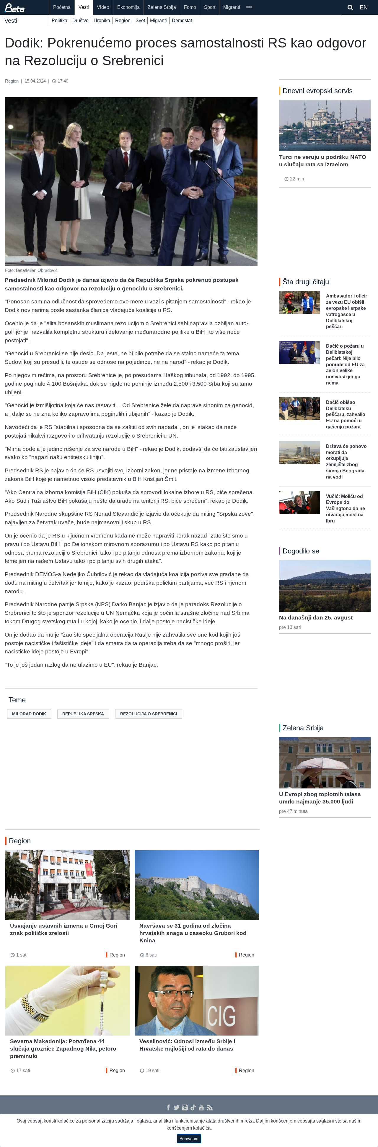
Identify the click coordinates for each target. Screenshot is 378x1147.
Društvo (80, 20)
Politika (59, 20)
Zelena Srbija (162, 7)
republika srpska (83, 713)
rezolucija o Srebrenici (148, 713)
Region (123, 20)
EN (364, 7)
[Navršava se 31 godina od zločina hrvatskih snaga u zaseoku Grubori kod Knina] (197, 885)
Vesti (84, 7)
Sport (209, 7)
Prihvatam (189, 1138)
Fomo (190, 7)
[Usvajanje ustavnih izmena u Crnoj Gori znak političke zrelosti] (67, 885)
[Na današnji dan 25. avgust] (325, 586)
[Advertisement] (132, 783)
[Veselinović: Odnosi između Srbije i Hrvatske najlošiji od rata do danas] (197, 1001)
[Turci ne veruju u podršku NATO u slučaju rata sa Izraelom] (325, 125)
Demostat (182, 20)
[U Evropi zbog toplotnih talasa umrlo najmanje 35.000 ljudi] (325, 762)
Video (103, 7)
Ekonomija (128, 7)
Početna (62, 7)
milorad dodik (29, 713)
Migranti (231, 7)
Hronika (102, 20)
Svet (140, 20)
